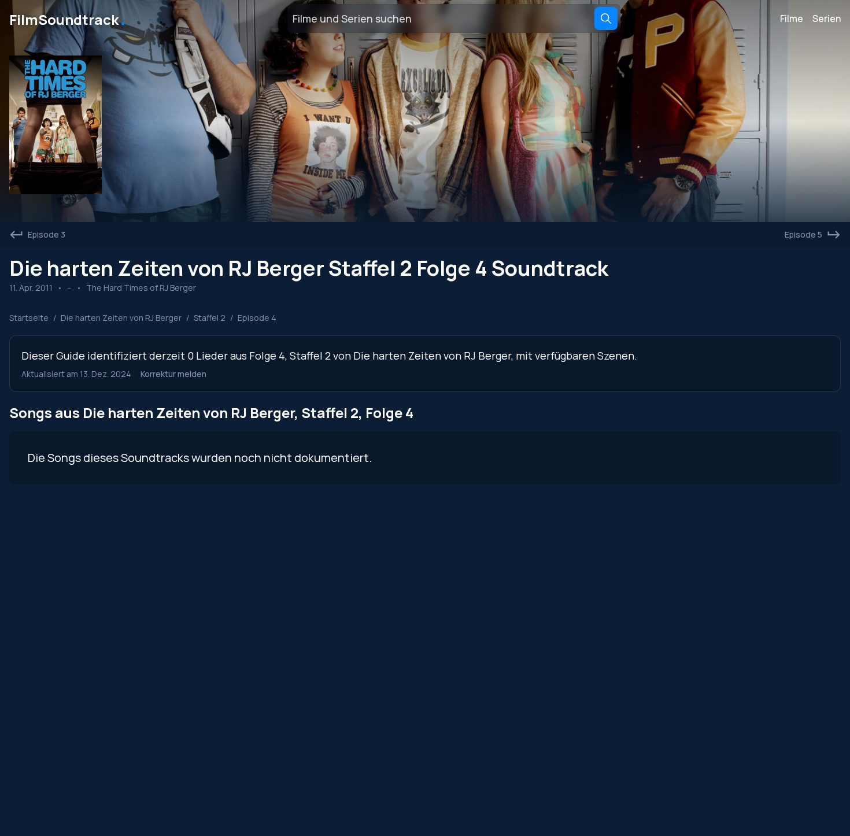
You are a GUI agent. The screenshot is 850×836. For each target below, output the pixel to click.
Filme (791, 18)
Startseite (29, 317)
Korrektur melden (173, 373)
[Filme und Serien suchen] (606, 18)
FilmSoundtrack (68, 18)
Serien (826, 18)
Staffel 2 (210, 317)
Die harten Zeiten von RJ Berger (121, 317)
